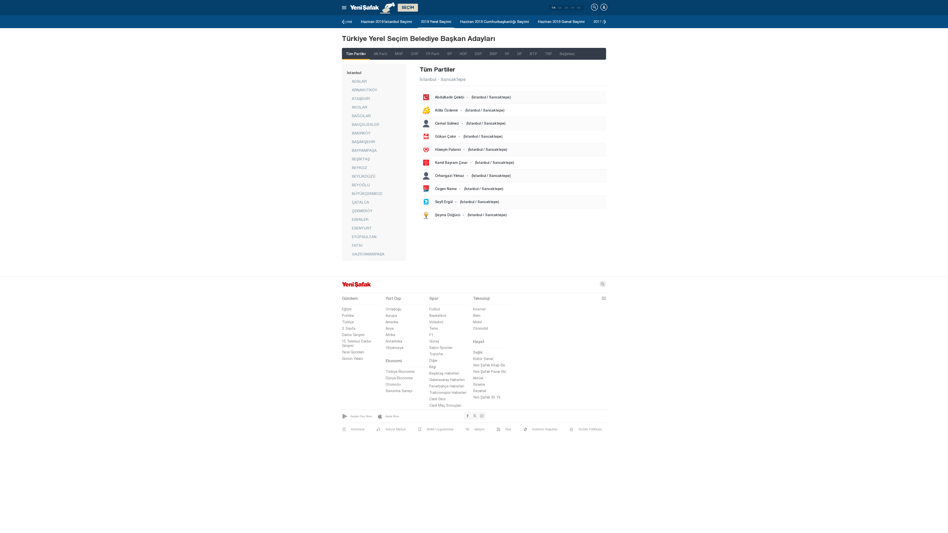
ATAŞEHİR (361, 98)
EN (560, 7)
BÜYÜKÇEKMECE (367, 193)
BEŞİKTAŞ (361, 159)
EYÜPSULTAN (364, 236)
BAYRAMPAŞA (364, 150)
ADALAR (359, 81)
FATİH (357, 245)
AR (566, 7)
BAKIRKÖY (361, 133)
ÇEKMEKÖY (362, 211)
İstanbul (354, 72)
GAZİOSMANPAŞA (368, 254)
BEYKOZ (359, 167)
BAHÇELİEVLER (365, 124)
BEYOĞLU (361, 185)
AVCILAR (359, 107)
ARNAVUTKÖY (364, 90)
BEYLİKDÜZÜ (363, 176)
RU (579, 7)
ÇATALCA (360, 202)
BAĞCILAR (361, 116)
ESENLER (360, 219)
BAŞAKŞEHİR (363, 141)
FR (572, 7)
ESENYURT (362, 228)
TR (553, 7)
